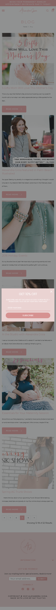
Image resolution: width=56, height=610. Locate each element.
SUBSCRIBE (28, 315)
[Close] (51, 291)
